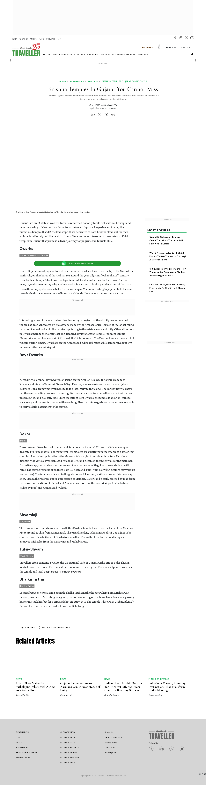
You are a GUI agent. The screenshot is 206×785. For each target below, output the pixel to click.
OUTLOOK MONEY (68, 752)
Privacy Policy (111, 742)
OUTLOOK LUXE (67, 742)
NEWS (19, 742)
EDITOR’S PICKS (23, 757)
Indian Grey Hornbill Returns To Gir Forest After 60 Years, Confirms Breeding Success (123, 687)
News (19, 679)
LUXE (59, 39)
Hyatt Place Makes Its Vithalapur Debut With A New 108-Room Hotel (35, 687)
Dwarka (44, 627)
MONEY (33, 39)
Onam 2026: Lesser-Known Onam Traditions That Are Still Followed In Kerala (166, 240)
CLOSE (202, 774)
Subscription (110, 752)
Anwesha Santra (111, 694)
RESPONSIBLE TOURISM (26, 752)
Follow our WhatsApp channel (80, 263)
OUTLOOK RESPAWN (69, 757)
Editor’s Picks (103, 54)
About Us (109, 732)
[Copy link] (113, 114)
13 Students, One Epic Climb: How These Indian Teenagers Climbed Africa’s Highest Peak (167, 272)
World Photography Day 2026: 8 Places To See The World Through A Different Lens (168, 256)
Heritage (93, 81)
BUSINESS (23, 39)
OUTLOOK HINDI (67, 762)
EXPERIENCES (22, 747)
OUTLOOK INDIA (67, 732)
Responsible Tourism (123, 54)
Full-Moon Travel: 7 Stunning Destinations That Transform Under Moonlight (167, 687)
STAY (18, 737)
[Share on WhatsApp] (92, 114)
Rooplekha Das (22, 694)
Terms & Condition (113, 737)
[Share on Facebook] (106, 114)
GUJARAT (31, 627)
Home (62, 81)
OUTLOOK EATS (67, 737)
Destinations (50, 54)
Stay (76, 54)
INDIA (14, 39)
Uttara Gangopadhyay (104, 105)
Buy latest (171, 47)
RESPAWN (50, 39)
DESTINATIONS (22, 732)
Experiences (65, 54)
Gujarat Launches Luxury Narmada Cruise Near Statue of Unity (80, 687)
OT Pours (148, 47)
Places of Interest (159, 679)
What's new (87, 54)
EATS (41, 39)
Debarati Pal (65, 694)
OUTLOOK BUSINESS (69, 747)
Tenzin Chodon (155, 694)
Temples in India (60, 627)
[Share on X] (99, 114)
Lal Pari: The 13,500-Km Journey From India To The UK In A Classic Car (167, 288)
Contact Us (110, 747)
